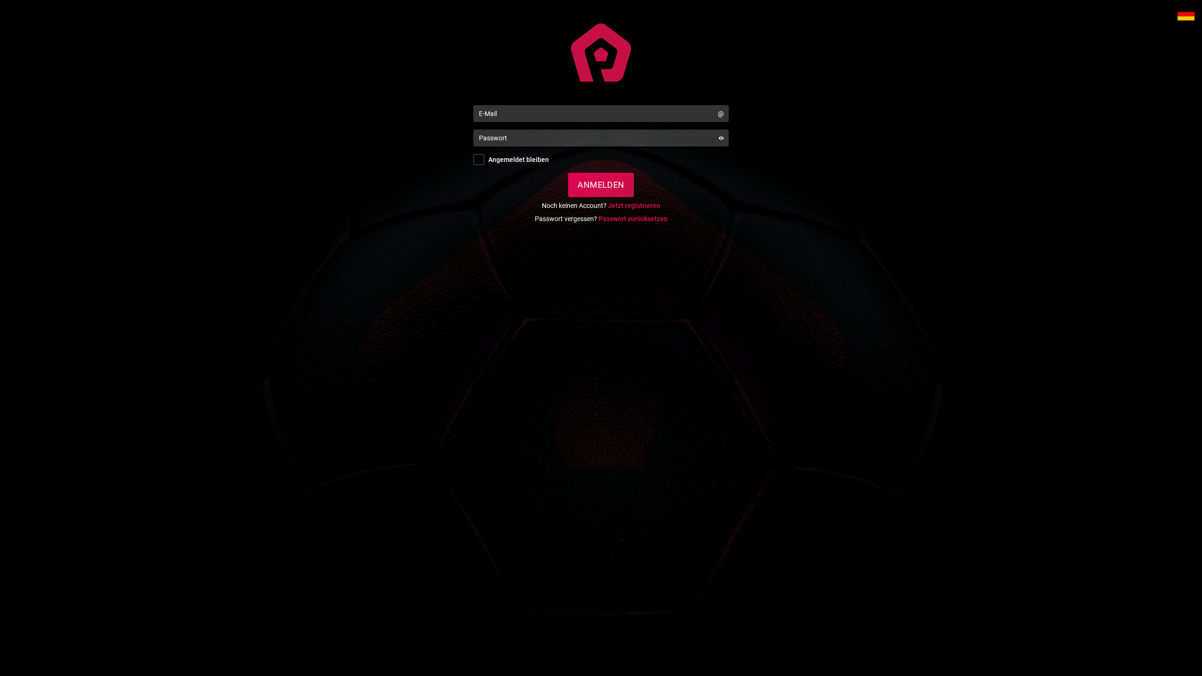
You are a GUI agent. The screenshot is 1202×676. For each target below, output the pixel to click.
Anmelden (601, 185)
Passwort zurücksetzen (633, 219)
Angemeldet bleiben (518, 159)
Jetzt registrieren (634, 205)
